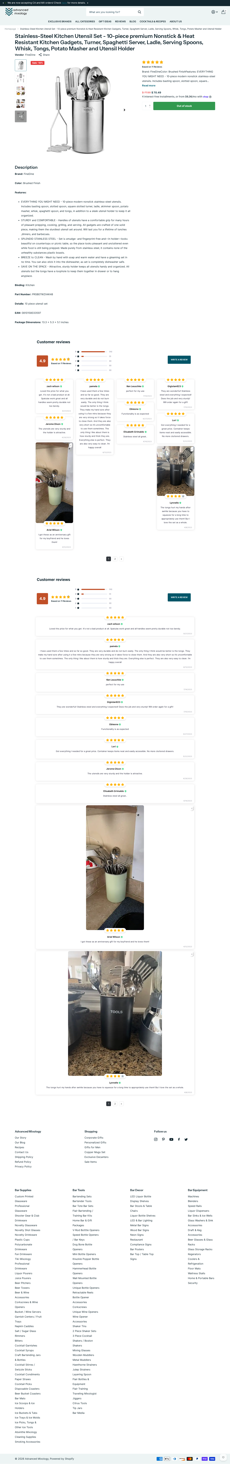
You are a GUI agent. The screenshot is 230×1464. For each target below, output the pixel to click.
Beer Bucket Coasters (28, 1393)
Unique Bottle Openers (86, 1287)
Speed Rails (195, 1205)
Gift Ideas (105, 21)
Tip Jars (77, 1408)
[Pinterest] (163, 1139)
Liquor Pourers (23, 1273)
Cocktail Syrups (24, 1350)
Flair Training (80, 1388)
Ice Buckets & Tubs (26, 1412)
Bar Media (78, 1412)
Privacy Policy (23, 1166)
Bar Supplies (23, 1190)
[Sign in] (215, 11)
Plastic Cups (22, 1239)
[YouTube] (171, 1139)
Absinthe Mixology (26, 1432)
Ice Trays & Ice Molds (27, 1417)
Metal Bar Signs (139, 1225)
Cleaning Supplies (25, 1436)
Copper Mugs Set (94, 1152)
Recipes (19, 1147)
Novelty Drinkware (26, 1234)
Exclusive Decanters (96, 1157)
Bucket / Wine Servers (28, 1311)
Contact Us (21, 1152)
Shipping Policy (24, 1157)
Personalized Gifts (95, 1142)
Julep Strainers (81, 1369)
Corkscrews (80, 1307)
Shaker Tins (79, 1326)
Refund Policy (23, 1161)
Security (193, 1283)
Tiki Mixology (23, 1258)
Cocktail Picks (23, 1384)
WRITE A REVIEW (179, 359)
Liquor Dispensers (198, 1210)
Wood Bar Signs (139, 1230)
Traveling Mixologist (85, 1393)
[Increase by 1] (150, 103)
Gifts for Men (92, 1147)
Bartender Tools (82, 1201)
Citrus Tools (80, 1403)
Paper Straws (23, 1379)
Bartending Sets (82, 1196)
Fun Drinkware (23, 1254)
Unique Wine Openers (85, 1311)
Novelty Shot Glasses (27, 1230)
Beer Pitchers (23, 1283)
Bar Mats (20, 1398)
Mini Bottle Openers (84, 1254)
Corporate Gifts (93, 1137)
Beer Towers (22, 1287)
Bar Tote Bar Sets (83, 1205)
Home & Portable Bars (201, 1278)
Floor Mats (194, 1268)
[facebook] (179, 1139)
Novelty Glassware (26, 1225)
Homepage (10, 28)
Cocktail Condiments (27, 1374)
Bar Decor (136, 1190)
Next (64, 3)
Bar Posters (137, 1249)
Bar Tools (79, 1190)
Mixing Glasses (81, 1350)
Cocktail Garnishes (26, 1345)
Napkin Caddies (24, 1326)
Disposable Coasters (27, 1388)
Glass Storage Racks (200, 1249)
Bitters (19, 1340)
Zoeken (139, 12)
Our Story (20, 1137)
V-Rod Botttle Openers (86, 1230)
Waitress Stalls (196, 1273)
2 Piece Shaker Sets (84, 1331)
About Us (176, 21)
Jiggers (77, 1398)
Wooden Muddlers (83, 1355)
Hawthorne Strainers (85, 1364)
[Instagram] (155, 1139)
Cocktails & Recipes (153, 21)
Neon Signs (137, 1234)
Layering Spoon (82, 1374)
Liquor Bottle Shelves (142, 1215)
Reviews (120, 21)
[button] (3, 3)
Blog (133, 21)
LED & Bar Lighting (141, 1220)
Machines (193, 1196)
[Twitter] (186, 1139)
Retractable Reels (83, 1292)
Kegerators (194, 1254)
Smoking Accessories (27, 1441)
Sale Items (90, 1161)
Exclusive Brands (60, 21)
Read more (149, 85)
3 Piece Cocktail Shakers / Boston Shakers (83, 1340)
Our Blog (20, 1142)
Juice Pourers (23, 1278)
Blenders (193, 1201)
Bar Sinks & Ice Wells (200, 1215)
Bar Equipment (197, 1190)
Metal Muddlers (82, 1359)
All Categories (85, 21)
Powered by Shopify (62, 1458)
